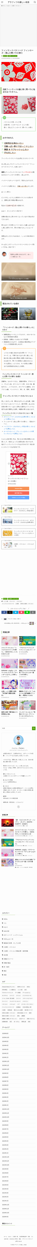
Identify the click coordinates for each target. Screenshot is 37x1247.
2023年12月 (5, 1061)
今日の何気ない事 (27, 1007)
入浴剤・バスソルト (12, 55)
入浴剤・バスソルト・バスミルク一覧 (24, 545)
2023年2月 (5, 1101)
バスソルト (19, 601)
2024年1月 (5, 1057)
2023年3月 (5, 1097)
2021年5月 (5, 1185)
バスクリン (25, 1001)
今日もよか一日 (8, 939)
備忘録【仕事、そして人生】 (12, 943)
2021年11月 (5, 1161)
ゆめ (25, 989)
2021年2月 (5, 1197)
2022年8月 (5, 1125)
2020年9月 (5, 1216)
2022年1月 (5, 1153)
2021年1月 (5, 1201)
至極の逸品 (7, 963)
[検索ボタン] (35, 2)
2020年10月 (5, 1212)
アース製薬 (17, 992)
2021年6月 (5, 1181)
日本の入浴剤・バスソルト (26, 603)
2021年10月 (5, 1165)
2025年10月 (5, 1037)
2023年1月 (5, 1105)
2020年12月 (5, 1204)
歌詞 (30, 1013)
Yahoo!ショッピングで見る (18, 497)
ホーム (5, 1236)
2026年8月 (5, 1033)
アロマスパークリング (7, 992)
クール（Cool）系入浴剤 (8, 998)
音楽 (5, 975)
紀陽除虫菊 (5, 1021)
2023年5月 (5, 1089)
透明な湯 (24, 1021)
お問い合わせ (18, 1241)
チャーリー (12, 601)
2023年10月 (5, 1069)
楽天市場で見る (18, 493)
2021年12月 (5, 1157)
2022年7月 (5, 1129)
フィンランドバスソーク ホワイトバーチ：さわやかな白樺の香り (24, 521)
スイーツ (18, 998)
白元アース (22, 1018)
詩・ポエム (16, 1021)
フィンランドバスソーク (8, 603)
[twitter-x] (18, 807)
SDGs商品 (4, 989)
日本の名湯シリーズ (22, 1013)
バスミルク (12, 1004)
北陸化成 (10, 1010)
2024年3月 (5, 1049)
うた (5, 923)
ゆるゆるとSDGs (14, 1239)
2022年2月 (5, 1149)
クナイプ (12, 995)
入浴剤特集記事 (23, 1236)
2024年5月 (5, 1041)
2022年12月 (5, 1109)
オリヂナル (5, 995)
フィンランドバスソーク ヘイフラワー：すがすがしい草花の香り (24, 509)
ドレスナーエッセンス (15, 1001)
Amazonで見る (18, 488)
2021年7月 (5, 1177)
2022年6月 (5, 1133)
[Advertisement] (18, 26)
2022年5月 (5, 1137)
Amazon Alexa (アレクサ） (8, 986)
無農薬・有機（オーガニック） (9, 1018)
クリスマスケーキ (27, 995)
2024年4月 (5, 1045)
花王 (11, 1021)
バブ (18, 1004)
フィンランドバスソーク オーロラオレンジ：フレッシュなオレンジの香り (24, 533)
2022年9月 (5, 1121)
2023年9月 (5, 1073)
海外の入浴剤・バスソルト (8, 1015)
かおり (5, 55)
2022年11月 (5, 1113)
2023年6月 (5, 1085)
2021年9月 (5, 1169)
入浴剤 (17, 603)
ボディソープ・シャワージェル (13, 935)
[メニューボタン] (2, 2)
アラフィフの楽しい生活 (18, 2)
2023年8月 (5, 1077)
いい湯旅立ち (12, 989)
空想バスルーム (30, 1018)
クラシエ (18, 995)
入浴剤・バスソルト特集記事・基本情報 (16, 951)
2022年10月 (5, 1117)
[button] (4, 612)
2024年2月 (5, 1053)
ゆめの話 (6, 931)
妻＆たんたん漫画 (18, 1010)
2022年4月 (5, 1141)
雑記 (5, 971)
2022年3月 (5, 1145)
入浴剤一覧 (15, 1236)
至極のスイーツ (8, 959)
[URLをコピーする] (33, 612)
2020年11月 (5, 1208)
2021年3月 (5, 1193)
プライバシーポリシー (27, 1239)
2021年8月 (5, 1173)
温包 (18, 1015)
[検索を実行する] (34, 728)
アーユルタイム (26, 992)
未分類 (6, 955)
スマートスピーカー (28, 998)
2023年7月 (5, 1081)
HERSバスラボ (21, 986)
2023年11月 (5, 1065)
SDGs (5, 919)
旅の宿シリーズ (28, 1010)
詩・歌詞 (6, 967)
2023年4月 (5, 1093)
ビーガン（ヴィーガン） (27, 1004)
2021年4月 (5, 1189)
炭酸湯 (23, 1015)
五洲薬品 (18, 1007)
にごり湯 (6, 601)
